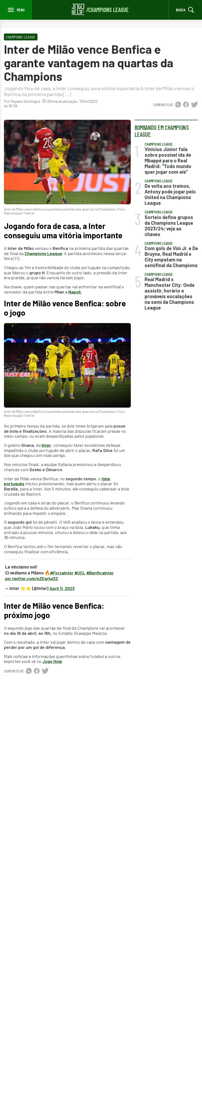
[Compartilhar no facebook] (186, 105)
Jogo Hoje (52, 661)
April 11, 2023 (62, 588)
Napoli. (75, 291)
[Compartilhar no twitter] (194, 105)
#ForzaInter (61, 572)
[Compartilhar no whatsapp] (178, 105)
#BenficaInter (100, 572)
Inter (46, 445)
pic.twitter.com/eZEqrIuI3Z (31, 578)
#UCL (79, 572)
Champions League (43, 253)
